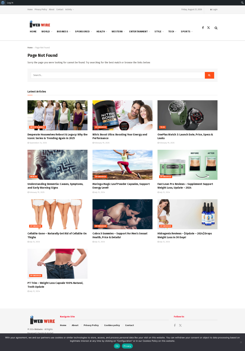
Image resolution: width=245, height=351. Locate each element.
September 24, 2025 (38, 143)
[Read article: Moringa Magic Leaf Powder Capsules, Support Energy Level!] (122, 165)
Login (215, 9)
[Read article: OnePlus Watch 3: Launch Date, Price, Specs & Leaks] (188, 115)
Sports (185, 31)
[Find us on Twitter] (208, 28)
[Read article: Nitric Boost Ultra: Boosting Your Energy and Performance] (122, 115)
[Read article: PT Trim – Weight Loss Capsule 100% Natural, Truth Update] (58, 264)
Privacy (127, 346)
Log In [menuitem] (10, 2)
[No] (240, 342)
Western (117, 31)
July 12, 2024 (99, 242)
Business (62, 31)
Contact (59, 9)
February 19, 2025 (101, 143)
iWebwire (38, 329)
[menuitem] (3, 2)
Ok (117, 346)
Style (157, 31)
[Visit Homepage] (39, 23)
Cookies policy (112, 325)
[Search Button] (216, 28)
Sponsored (82, 31)
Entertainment (138, 31)
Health (100, 31)
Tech (171, 31)
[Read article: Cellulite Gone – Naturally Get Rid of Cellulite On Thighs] (58, 214)
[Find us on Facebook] (203, 28)
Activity (68, 9)
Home (30, 9)
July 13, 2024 (99, 192)
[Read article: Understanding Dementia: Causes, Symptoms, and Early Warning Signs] (58, 165)
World (46, 31)
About (51, 9)
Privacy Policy (41, 9)
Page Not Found (42, 47)
